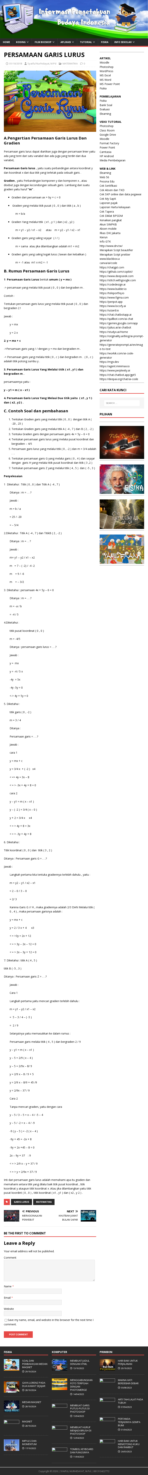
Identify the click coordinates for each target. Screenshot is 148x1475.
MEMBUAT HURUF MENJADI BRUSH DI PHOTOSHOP (80, 1430)
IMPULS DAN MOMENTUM (29, 1442)
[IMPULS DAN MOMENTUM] (11, 1448)
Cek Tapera (107, 211)
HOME (6, 42)
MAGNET (27, 1421)
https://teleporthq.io (112, 293)
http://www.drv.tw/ (111, 246)
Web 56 (104, 177)
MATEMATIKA (70, 63)
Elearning (105, 113)
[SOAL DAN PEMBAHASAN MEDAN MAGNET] (11, 1368)
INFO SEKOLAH (123, 42)
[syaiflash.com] (74, 36)
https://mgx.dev (109, 362)
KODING (21, 42)
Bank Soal (106, 105)
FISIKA (104, 42)
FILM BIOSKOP (43, 42)
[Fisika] (122, 491)
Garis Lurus (21, 1202)
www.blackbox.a (110, 259)
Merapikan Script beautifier (116, 250)
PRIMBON (106, 1352)
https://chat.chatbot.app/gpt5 (118, 375)
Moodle (104, 62)
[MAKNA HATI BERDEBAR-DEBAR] (107, 1388)
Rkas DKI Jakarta (110, 233)
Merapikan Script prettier (115, 254)
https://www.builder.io (113, 289)
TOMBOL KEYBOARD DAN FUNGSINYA (81, 1450)
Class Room (107, 130)
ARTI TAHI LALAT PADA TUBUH (130, 1401)
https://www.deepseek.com (117, 276)
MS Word (105, 80)
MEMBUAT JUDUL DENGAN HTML (79, 1362)
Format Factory (109, 143)
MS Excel (105, 75)
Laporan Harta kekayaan (115, 207)
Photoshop (107, 67)
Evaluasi (105, 109)
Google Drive (108, 134)
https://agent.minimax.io (115, 366)
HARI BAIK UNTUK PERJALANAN (128, 1362)
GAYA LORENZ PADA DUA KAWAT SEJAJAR (33, 1384)
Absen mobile (108, 228)
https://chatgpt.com (112, 267)
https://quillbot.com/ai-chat (116, 319)
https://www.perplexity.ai (115, 370)
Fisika (103, 88)
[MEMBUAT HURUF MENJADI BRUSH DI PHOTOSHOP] (59, 1435)
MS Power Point (110, 84)
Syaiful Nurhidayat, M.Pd (42, 63)
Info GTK (105, 241)
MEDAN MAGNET (31, 1402)
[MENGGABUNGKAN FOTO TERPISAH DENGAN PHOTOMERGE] (59, 1388)
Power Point (107, 147)
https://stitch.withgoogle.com (118, 280)
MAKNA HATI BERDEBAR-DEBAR (128, 1381)
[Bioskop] (122, 457)
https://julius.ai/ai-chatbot (115, 327)
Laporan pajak (109, 203)
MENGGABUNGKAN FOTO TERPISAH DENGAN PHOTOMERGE (81, 1385)
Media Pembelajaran (112, 160)
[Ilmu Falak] (122, 561)
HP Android (107, 156)
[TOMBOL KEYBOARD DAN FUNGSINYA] (59, 1457)
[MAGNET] (11, 1429)
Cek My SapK (108, 198)
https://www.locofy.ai (113, 306)
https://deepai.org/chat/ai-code (119, 379)
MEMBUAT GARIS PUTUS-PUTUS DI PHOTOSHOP (80, 1409)
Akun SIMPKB (108, 224)
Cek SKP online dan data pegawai (120, 194)
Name (8, 1286)
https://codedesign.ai (112, 284)
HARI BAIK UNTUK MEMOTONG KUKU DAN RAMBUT (129, 1444)
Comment (10, 1257)
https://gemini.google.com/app (119, 323)
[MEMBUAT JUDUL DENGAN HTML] (59, 1368)
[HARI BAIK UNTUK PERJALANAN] (107, 1368)
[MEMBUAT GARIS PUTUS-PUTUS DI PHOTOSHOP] (59, 1413)
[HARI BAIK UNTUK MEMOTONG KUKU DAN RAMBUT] (107, 1448)
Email (7, 1297)
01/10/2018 (15, 63)
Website (9, 1309)
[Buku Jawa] (122, 527)
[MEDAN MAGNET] (11, 1410)
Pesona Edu (107, 181)
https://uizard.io (109, 310)
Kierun (104, 237)
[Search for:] (122, 403)
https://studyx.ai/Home (114, 332)
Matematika (44, 1202)
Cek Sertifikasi (108, 185)
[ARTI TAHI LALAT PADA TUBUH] (107, 1407)
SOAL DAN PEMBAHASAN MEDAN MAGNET (34, 1364)
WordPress (106, 71)
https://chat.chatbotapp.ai (115, 314)
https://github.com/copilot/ (116, 271)
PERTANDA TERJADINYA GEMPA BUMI (129, 1422)
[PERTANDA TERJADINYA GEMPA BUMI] (107, 1427)
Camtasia (105, 152)
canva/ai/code (108, 263)
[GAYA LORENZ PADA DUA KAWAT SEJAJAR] (11, 1390)
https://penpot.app (111, 302)
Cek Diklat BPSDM (111, 216)
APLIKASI (66, 42)
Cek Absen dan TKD (112, 190)
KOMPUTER (59, 1352)
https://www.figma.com (114, 297)
